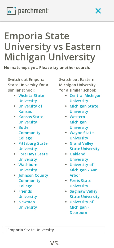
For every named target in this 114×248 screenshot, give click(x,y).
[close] (98, 10)
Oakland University (79, 156)
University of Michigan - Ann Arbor (84, 170)
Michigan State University (84, 109)
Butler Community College (30, 132)
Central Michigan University (86, 98)
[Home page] (28, 10)
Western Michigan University (79, 122)
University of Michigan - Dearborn (82, 207)
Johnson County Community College (33, 180)
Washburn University (28, 167)
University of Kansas (30, 109)
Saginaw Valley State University (85, 194)
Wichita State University (31, 98)
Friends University (28, 194)
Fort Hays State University (33, 156)
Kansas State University (31, 119)
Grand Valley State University (85, 146)
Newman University (28, 204)
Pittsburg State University (33, 146)
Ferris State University (80, 183)
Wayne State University (82, 135)
